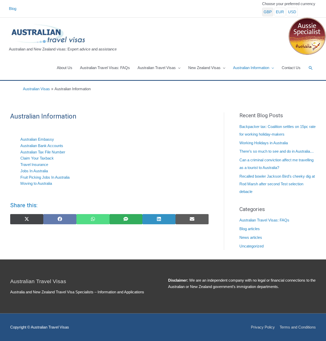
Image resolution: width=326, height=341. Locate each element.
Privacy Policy (263, 327)
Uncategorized (251, 246)
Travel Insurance (34, 164)
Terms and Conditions (298, 327)
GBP (268, 12)
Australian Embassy (37, 139)
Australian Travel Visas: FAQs (264, 220)
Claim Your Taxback (37, 158)
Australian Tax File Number (42, 152)
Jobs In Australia (34, 171)
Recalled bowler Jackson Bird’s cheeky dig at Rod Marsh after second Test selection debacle (277, 184)
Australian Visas (36, 89)
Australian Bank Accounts (41, 145)
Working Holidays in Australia (263, 143)
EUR (280, 12)
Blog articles (249, 229)
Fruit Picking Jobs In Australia (45, 177)
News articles (250, 237)
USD (292, 12)
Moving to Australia (36, 183)
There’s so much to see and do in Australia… (276, 151)
